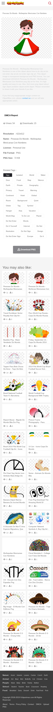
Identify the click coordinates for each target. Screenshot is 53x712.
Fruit (46, 690)
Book (27, 687)
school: (6, 687)
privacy (9, 190)
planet (38, 216)
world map (10, 216)
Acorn (13, 675)
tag (18, 206)
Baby (18, 683)
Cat (33, 679)
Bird (21, 679)
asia (20, 211)
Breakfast (13, 690)
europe (30, 236)
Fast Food (39, 690)
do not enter (11, 221)
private (20, 185)
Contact (31, 704)
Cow (45, 679)
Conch (40, 675)
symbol (30, 206)
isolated (19, 175)
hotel (22, 195)
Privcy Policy (21, 704)
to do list (25, 216)
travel (21, 190)
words (25, 221)
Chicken (39, 679)
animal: (6, 679)
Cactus (33, 675)
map (29, 180)
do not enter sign (13, 236)
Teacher (21, 687)
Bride (24, 683)
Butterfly (28, 679)
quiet (36, 201)
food (19, 180)
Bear (17, 679)
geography (33, 185)
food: (5, 690)
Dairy (20, 690)
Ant (12, 679)
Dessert (26, 690)
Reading (44, 687)
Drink (32, 690)
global (34, 195)
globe (8, 206)
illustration (10, 231)
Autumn (19, 675)
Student (14, 687)
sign (8, 175)
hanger (9, 211)
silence (41, 180)
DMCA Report (11, 115)
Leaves (26, 675)
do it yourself (11, 226)
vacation (32, 211)
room (8, 201)
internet (27, 226)
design (40, 231)
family (30, 683)
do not (39, 226)
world (31, 175)
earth (8, 185)
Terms (11, 704)
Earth (46, 675)
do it (42, 236)
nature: (6, 675)
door (8, 180)
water (43, 175)
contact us (26, 98)
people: (6, 683)
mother (36, 683)
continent (10, 195)
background (22, 201)
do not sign (26, 231)
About (5, 704)
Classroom (35, 687)
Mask (13, 683)
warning (33, 190)
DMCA (38, 704)
